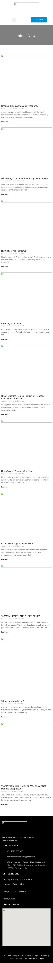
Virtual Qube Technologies (32, 959)
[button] (14, 20)
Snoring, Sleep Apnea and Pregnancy (19, 106)
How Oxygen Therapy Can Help (17, 471)
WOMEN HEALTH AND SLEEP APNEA (20, 616)
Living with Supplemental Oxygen (17, 543)
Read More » (5, 122)
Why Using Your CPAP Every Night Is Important (24, 178)
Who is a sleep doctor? (12, 701)
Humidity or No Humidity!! (13, 251)
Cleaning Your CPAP (11, 323)
